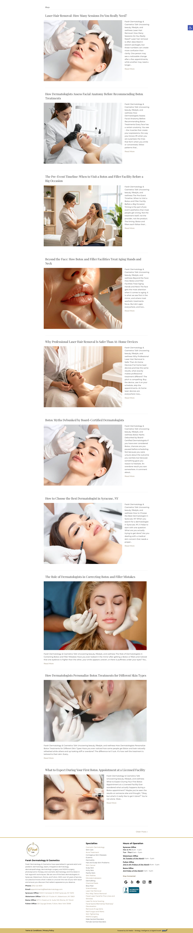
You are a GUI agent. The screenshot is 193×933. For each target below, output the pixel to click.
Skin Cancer (90, 865)
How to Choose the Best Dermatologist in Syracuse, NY (81, 498)
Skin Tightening (92, 914)
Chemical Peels (92, 883)
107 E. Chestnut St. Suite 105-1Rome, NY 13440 (55, 900)
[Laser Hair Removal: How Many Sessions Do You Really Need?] (83, 50)
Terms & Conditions (33, 930)
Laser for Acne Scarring (95, 901)
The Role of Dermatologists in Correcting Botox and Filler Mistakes (90, 577)
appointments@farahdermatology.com (47, 889)
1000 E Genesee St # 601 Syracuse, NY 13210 (56, 893)
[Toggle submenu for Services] (93, 8)
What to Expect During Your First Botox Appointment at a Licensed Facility (95, 770)
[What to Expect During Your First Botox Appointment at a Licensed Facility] (74, 797)
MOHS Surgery (92, 917)
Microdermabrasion (93, 878)
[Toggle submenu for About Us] (119, 8)
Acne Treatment (92, 852)
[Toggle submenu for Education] (107, 8)
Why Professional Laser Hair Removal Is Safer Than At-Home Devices (91, 342)
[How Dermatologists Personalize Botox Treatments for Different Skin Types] (95, 711)
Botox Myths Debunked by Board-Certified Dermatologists (84, 420)
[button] (126, 882)
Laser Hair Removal (93, 891)
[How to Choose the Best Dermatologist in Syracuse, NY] (83, 533)
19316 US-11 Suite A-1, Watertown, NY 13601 (58, 896)
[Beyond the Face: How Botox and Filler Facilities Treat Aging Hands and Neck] (83, 298)
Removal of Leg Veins (94, 909)
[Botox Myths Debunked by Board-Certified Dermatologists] (83, 455)
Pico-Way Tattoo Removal (96, 894)
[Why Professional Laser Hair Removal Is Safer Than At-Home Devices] (83, 376)
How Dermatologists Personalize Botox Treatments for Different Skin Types (95, 675)
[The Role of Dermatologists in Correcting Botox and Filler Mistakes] (95, 615)
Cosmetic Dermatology (95, 847)
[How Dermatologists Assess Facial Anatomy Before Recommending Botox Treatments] (83, 133)
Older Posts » (142, 832)
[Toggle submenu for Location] (64, 8)
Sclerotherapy (91, 888)
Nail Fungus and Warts (95, 912)
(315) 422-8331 (37, 886)
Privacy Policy (48, 930)
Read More (129, 69)
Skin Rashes (91, 875)
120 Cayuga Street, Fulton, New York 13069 (54, 904)
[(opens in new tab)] (131, 890)
